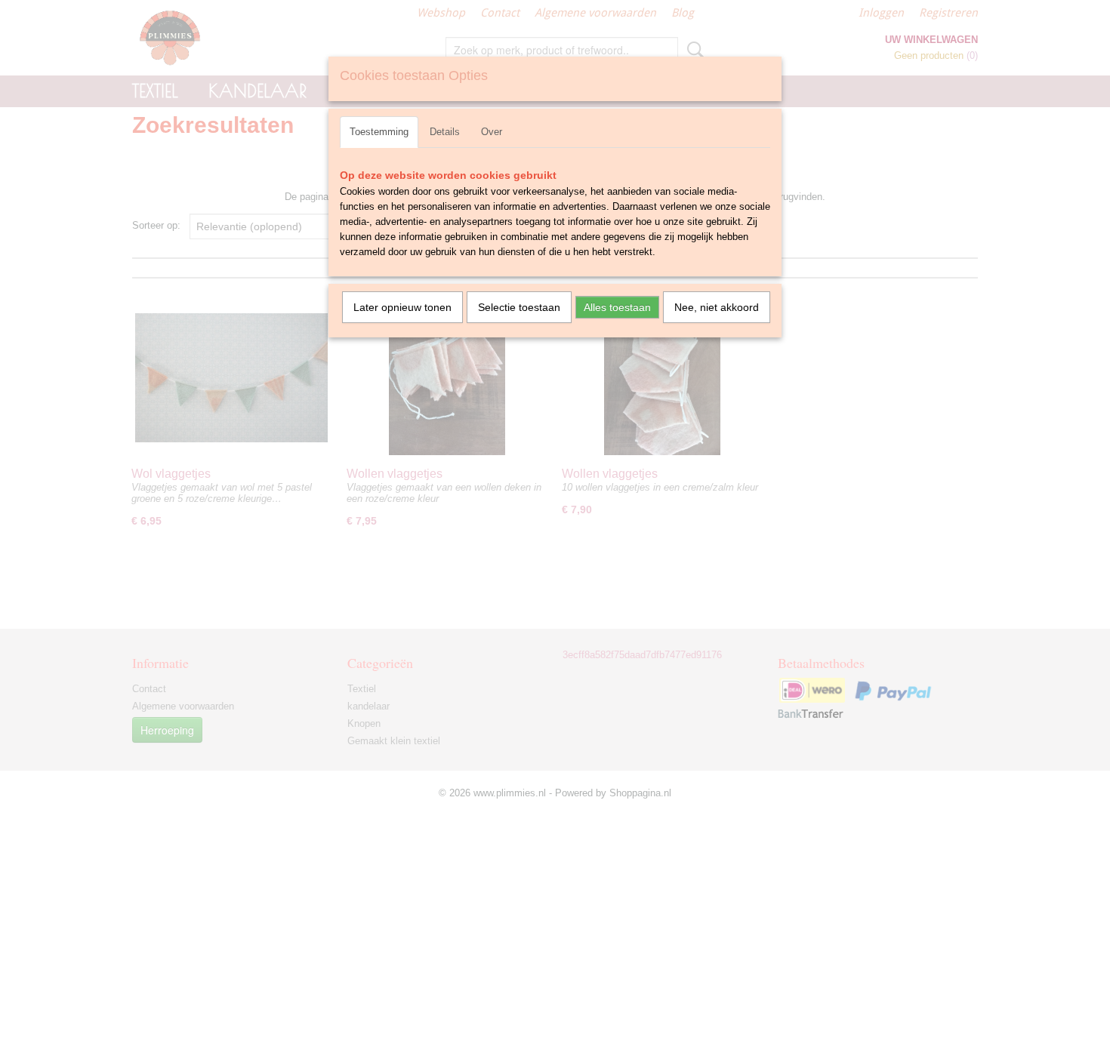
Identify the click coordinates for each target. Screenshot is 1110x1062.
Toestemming (379, 131)
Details (445, 131)
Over (491, 131)
